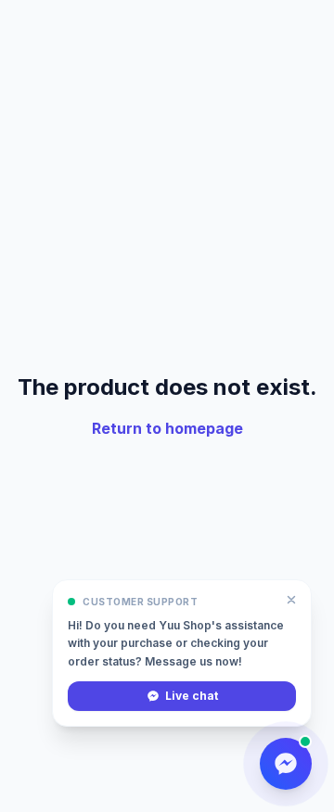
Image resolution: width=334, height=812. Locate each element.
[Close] (291, 600)
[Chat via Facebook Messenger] (286, 764)
